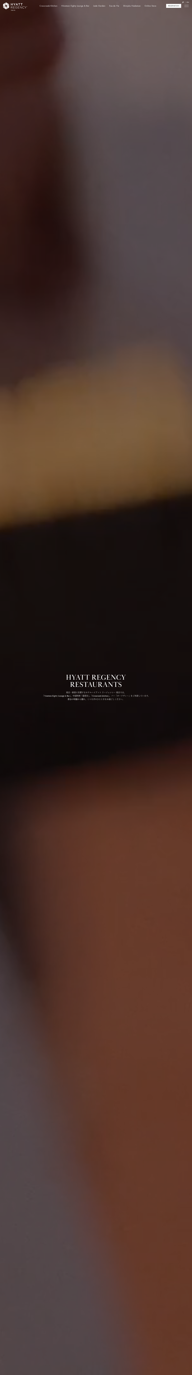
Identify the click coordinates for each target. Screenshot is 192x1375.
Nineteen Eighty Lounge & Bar (75, 6)
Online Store (150, 6)
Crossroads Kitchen (48, 6)
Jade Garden (99, 6)
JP (183, 2)
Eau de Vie (114, 6)
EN (188, 2)
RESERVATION (173, 6)
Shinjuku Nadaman (132, 6)
